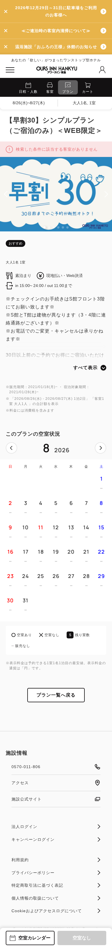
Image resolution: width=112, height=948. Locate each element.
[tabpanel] (56, 194)
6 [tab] (67, 227)
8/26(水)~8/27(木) (29, 103)
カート (87, 92)
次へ (100, 448)
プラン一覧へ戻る (56, 695)
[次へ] (100, 448)
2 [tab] (49, 227)
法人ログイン (24, 826)
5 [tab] (63, 227)
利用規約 (20, 859)
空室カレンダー (34, 937)
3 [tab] (54, 227)
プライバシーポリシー (33, 872)
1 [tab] (44, 227)
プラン (68, 92)
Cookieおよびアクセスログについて (46, 910)
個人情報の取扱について (35, 898)
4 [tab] (58, 227)
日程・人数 (28, 92)
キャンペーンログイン (33, 839)
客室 (50, 92)
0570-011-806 (25, 766)
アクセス (20, 782)
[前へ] (11, 448)
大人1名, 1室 (84, 103)
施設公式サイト (26, 799)
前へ (11, 448)
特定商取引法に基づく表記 (37, 885)
